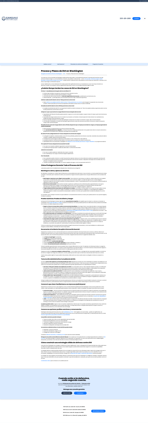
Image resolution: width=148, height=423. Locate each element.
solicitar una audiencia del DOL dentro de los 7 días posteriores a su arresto (64, 102)
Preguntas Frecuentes (98, 64)
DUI (64, 73)
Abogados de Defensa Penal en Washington (51, 73)
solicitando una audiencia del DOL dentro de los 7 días (80, 210)
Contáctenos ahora (45, 360)
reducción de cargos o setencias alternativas (81, 353)
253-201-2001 (125, 18)
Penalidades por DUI (68, 312)
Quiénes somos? (47, 64)
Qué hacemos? (60, 64)
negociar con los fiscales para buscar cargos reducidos (81, 141)
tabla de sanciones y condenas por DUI (55, 334)
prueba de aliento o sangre (55, 202)
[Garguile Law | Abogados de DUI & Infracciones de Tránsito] (10, 18)
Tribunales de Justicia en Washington (79, 64)
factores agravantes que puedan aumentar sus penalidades (55, 314)
